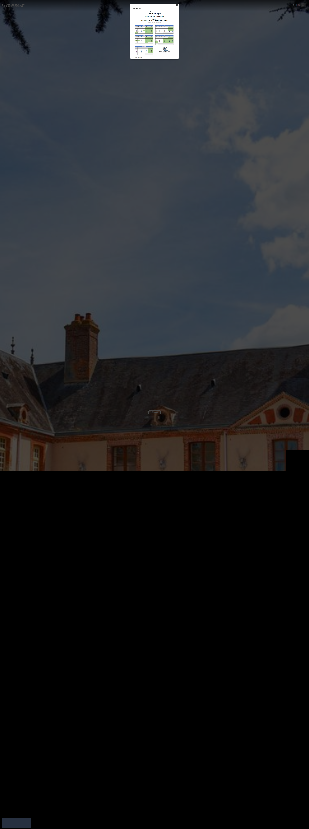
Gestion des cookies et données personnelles (12, 826)
